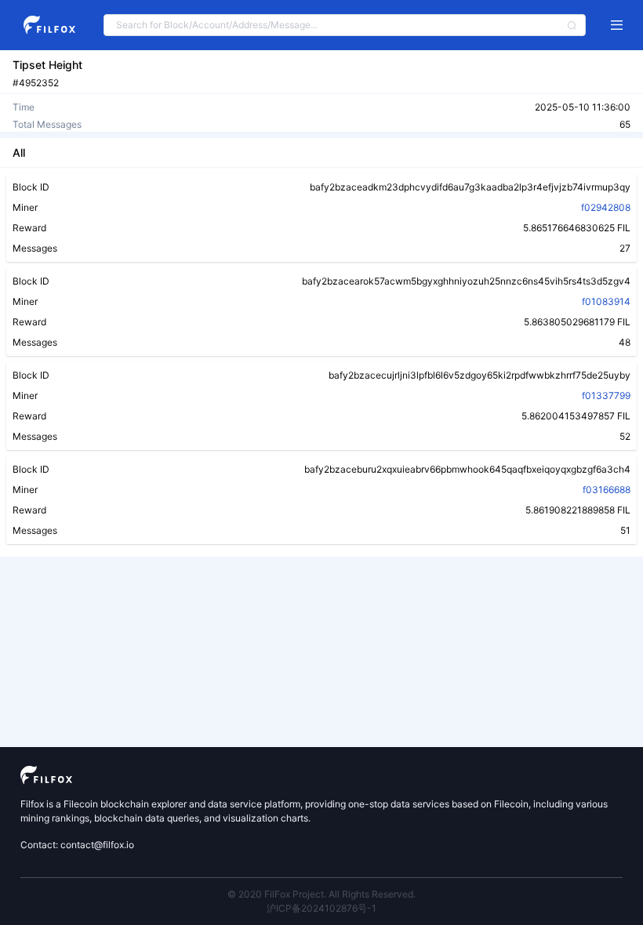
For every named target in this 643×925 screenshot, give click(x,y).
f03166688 (606, 489)
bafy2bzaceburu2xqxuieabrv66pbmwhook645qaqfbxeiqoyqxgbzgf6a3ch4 (467, 469)
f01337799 (606, 395)
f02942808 (605, 207)
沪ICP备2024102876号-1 (321, 908)
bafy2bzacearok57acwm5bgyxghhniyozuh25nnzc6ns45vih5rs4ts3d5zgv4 (466, 281)
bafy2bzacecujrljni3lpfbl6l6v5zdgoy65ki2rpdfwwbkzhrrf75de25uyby (479, 375)
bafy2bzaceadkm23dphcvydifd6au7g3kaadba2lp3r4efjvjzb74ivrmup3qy (470, 187)
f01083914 (606, 301)
